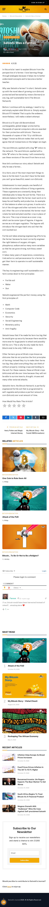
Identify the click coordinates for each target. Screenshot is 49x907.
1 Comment (34, 49)
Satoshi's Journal (14, 900)
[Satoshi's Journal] (24, 9)
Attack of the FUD (10, 517)
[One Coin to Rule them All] (24, 459)
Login (44, 571)
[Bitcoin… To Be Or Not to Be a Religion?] (24, 537)
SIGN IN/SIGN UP (38, 2)
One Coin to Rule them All (14, 478)
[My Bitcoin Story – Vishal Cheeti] (24, 685)
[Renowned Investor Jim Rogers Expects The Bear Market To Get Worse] (8, 781)
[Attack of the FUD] (24, 498)
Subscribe (24, 860)
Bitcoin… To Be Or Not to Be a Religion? (20, 555)
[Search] (45, 9)
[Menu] (3, 9)
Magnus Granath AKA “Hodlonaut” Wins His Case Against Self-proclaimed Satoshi (32, 808)
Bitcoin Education (11, 37)
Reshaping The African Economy (23, 736)
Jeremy (13, 49)
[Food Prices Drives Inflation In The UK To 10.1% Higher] (8, 769)
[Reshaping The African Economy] (24, 721)
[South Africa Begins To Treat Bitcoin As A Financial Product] (8, 796)
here (9, 887)
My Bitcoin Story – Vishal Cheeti (22, 701)
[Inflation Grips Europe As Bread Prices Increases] (8, 757)
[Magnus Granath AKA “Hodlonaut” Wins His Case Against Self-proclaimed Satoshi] (8, 808)
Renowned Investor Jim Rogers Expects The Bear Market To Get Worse (32, 782)
